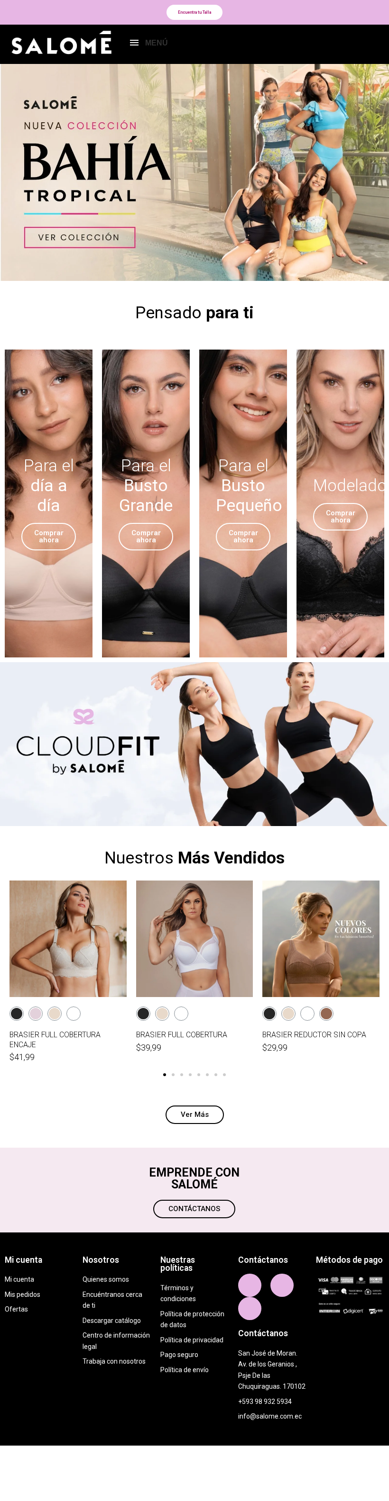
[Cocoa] (326, 1014)
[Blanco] (73, 1014)
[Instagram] (282, 1285)
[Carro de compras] (371, 44)
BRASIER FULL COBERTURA (181, 1034)
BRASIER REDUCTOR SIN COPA (314, 1034)
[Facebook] (249, 1285)
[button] (194, 12)
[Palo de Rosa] (35, 1014)
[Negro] (16, 1014)
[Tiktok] (249, 1308)
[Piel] (54, 1014)
